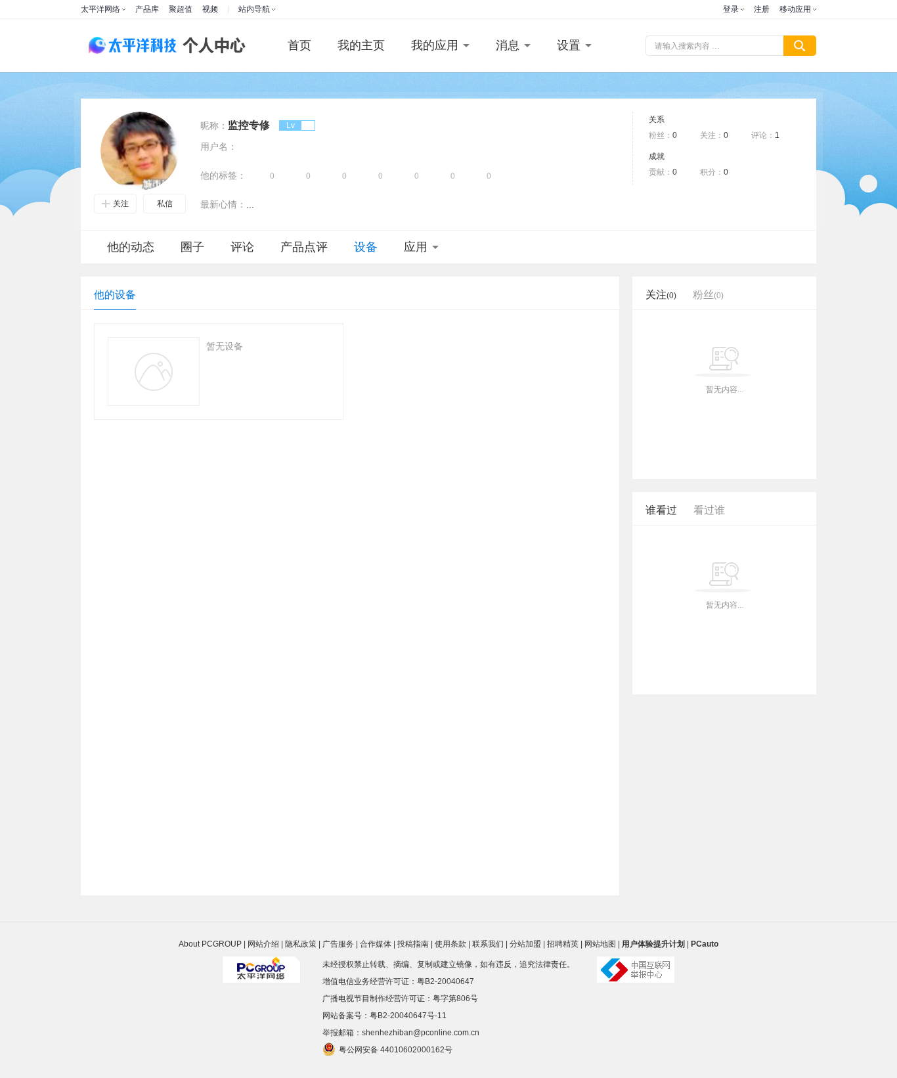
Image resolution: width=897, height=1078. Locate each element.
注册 (762, 9)
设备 (366, 247)
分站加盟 (525, 944)
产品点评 (304, 247)
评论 (242, 247)
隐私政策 (301, 944)
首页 (299, 45)
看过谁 (709, 510)
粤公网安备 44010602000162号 (395, 1049)
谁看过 (661, 510)
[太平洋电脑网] (126, 45)
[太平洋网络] (261, 964)
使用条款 (450, 944)
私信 (165, 203)
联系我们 (488, 944)
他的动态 (130, 247)
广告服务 (338, 944)
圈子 (192, 247)
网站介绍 (263, 944)
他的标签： (223, 175)
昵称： (214, 125)
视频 (210, 9)
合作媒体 (375, 944)
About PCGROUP (210, 944)
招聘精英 (563, 944)
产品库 (147, 9)
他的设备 (115, 294)
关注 (121, 203)
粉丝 (708, 294)
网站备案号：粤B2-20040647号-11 (384, 1015)
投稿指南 (413, 944)
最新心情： (223, 204)
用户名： (218, 146)
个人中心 (210, 45)
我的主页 (361, 45)
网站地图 (600, 944)
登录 (731, 9)
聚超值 (180, 9)
